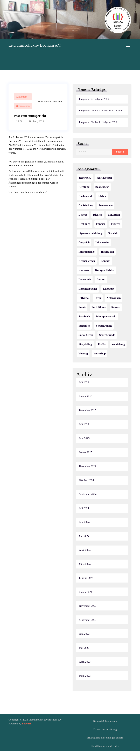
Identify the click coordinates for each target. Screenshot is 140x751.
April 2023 (85, 661)
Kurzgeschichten (104, 270)
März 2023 (85, 675)
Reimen (115, 307)
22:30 (19, 121)
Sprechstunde (107, 335)
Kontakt (105, 260)
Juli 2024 (84, 508)
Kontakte (84, 270)
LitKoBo (84, 297)
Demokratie (106, 205)
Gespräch (84, 242)
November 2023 (87, 605)
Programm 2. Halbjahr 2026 (94, 99)
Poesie (82, 307)
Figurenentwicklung (90, 233)
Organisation (23, 106)
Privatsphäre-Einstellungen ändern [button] (105, 737)
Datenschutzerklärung (105, 729)
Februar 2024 (86, 578)
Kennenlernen (87, 260)
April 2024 (85, 550)
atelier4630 (85, 177)
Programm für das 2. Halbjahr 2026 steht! (101, 110)
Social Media (86, 335)
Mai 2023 (84, 647)
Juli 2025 (84, 424)
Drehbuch (84, 223)
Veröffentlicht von (49, 101)
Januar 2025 (85, 452)
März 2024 (85, 564)
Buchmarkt (85, 196)
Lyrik (97, 297)
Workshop (100, 353)
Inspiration (107, 251)
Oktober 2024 (86, 480)
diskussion (114, 214)
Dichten (97, 214)
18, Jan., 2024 (36, 121)
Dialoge (83, 214)
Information (102, 242)
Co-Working (86, 205)
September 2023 (87, 620)
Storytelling (85, 344)
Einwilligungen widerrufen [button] (105, 746)
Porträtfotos (99, 307)
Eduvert (26, 723)
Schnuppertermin (106, 316)
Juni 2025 (84, 438)
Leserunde (85, 279)
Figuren (115, 223)
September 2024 (87, 494)
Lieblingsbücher (88, 288)
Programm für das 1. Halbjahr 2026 (98, 122)
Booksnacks (102, 186)
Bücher (102, 196)
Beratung (84, 186)
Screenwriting (104, 325)
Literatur (108, 288)
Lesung (101, 279)
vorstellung (118, 344)
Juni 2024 (84, 522)
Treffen (102, 344)
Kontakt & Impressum (105, 721)
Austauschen (104, 177)
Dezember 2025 (87, 410)
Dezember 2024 (87, 466)
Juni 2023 (84, 633)
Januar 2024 (85, 592)
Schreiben (84, 325)
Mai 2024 (84, 536)
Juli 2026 (84, 382)
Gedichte (113, 233)
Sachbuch (84, 316)
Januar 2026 (85, 396)
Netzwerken (114, 297)
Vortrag (83, 353)
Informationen (87, 251)
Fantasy (100, 223)
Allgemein (21, 96)
